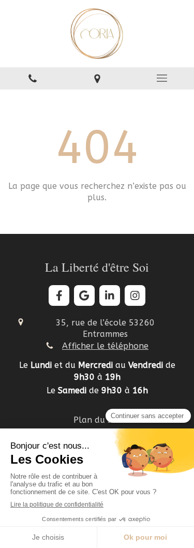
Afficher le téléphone (105, 346)
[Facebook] (59, 295)
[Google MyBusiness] (84, 295)
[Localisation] (97, 78)
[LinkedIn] (109, 295)
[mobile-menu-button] (161, 78)
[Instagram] (135, 295)
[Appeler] (32, 78)
